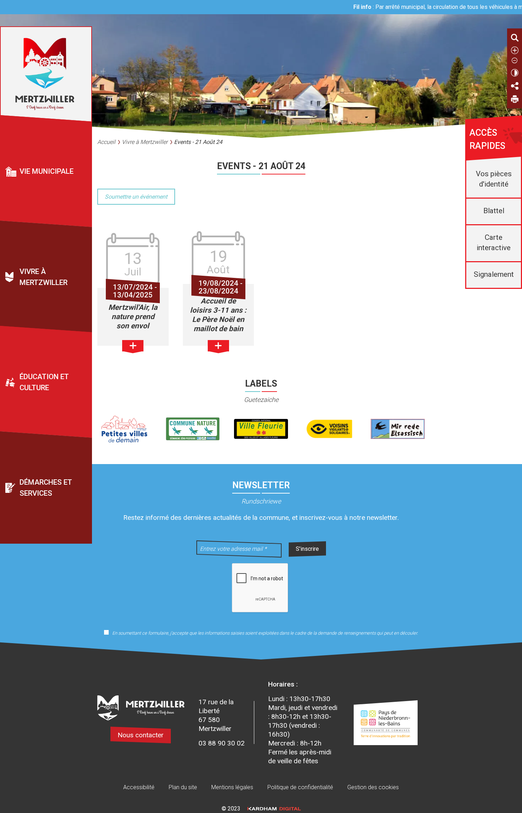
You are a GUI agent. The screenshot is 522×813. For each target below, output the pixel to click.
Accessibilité (138, 787)
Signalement (494, 274)
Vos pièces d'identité (494, 178)
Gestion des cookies (373, 787)
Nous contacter (141, 735)
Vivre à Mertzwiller (145, 142)
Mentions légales (232, 787)
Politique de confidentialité (300, 787)
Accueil (106, 142)
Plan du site (183, 787)
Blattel (493, 210)
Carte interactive (494, 242)
